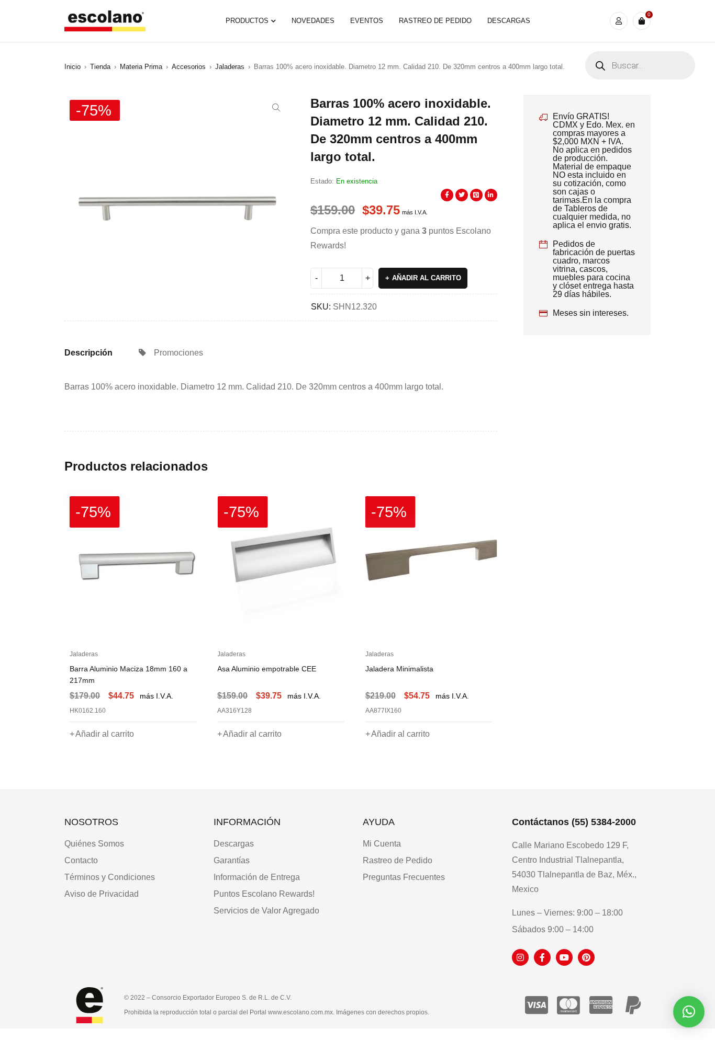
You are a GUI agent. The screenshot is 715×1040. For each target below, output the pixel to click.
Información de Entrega (257, 877)
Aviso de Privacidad (101, 893)
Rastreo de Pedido (397, 860)
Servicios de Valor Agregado (266, 910)
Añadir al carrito (426, 278)
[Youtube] (564, 957)
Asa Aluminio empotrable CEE (119, 669)
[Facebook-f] (542, 957)
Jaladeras (229, 67)
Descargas (234, 843)
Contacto (81, 860)
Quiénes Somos (94, 843)
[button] (276, 108)
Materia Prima (141, 67)
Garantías (232, 860)
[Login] (619, 21)
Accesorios (189, 67)
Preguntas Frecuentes (404, 877)
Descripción (88, 352)
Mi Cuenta (382, 843)
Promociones (178, 352)
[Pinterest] (586, 957)
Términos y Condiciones (109, 877)
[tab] (88, 353)
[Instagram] (520, 957)
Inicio (72, 67)
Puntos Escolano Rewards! (264, 893)
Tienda (100, 67)
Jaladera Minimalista (251, 669)
